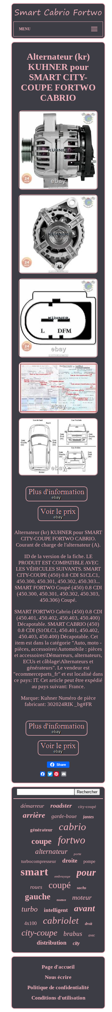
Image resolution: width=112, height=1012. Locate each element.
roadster (61, 805)
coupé (60, 885)
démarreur (32, 806)
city (76, 943)
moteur (82, 897)
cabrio (72, 826)
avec (91, 935)
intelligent (56, 910)
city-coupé (87, 806)
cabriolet (61, 920)
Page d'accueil (58, 967)
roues (36, 887)
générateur (41, 829)
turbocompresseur (38, 861)
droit (88, 924)
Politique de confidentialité (58, 987)
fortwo (71, 840)
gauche (37, 896)
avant (84, 908)
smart (34, 872)
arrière (34, 815)
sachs (81, 887)
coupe (41, 841)
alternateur (51, 851)
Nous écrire (58, 977)
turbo (29, 909)
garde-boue (64, 816)
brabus (72, 933)
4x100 (30, 923)
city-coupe (39, 932)
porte (77, 854)
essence (61, 900)
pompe (89, 861)
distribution (52, 942)
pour (86, 872)
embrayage (62, 876)
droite (69, 860)
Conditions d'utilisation (58, 998)
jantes (88, 817)
